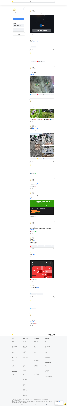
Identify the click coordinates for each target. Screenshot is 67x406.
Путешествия (14, 371)
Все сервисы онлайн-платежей (37, 367)
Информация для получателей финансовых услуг (18, 399)
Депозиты (24, 352)
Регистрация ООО (25, 342)
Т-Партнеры (24, 385)
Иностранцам (13, 342)
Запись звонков (46, 371)
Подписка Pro (13, 351)
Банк (13, 338)
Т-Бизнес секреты (25, 390)
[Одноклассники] (46, 404)
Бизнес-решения (36, 348)
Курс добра (24, 389)
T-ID (34, 351)
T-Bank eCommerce (25, 346)
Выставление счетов (36, 360)
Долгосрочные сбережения (48, 358)
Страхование (14, 357)
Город (24, 361)
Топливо (24, 365)
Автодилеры (35, 353)
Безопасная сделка (36, 366)
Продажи (24, 348)
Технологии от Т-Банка (48, 378)
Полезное (24, 372)
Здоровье (13, 367)
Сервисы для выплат (36, 341)
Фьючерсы (46, 352)
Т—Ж (23, 391)
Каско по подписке (14, 361)
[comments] (33, 64)
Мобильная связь (48, 362)
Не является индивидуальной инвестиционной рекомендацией (40, 399)
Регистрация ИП (25, 341)
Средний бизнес (36, 338)
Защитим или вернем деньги (48, 376)
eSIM (45, 365)
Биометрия (24, 380)
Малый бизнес (25, 338)
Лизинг (24, 358)
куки (59, 401)
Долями (13, 353)
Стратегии (46, 356)
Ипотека (13, 365)
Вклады (13, 348)
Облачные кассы (36, 359)
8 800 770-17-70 (51, 334)
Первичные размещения (47, 357)
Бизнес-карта (24, 351)
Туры (12, 375)
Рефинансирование (14, 346)
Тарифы (46, 366)
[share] (53, 34)
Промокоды (24, 384)
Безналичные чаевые (36, 361)
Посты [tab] (30, 8)
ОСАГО (13, 359)
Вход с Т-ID (24, 375)
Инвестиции (47, 338)
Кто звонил (46, 375)
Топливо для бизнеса (25, 357)
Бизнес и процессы (36, 373)
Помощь (24, 394)
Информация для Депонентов (28, 399)
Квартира (13, 366)
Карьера (35, 370)
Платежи (24, 378)
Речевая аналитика (47, 380)
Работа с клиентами (36, 374)
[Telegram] (48, 404)
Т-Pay (23, 374)
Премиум (13, 341)
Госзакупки (24, 347)
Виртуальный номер (47, 372)
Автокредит (13, 347)
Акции (45, 347)
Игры (23, 367)
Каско (12, 360)
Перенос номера (47, 367)
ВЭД (34, 346)
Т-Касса (35, 356)
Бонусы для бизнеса (25, 356)
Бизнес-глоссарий (25, 395)
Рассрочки (24, 353)
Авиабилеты (13, 373)
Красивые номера (47, 370)
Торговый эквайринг (36, 342)
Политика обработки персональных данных (17, 400)
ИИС (45, 341)
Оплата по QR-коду (36, 365)
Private (13, 352)
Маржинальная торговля (47, 346)
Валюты (45, 348)
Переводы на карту (25, 379)
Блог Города (24, 370)
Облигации (46, 351)
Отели (13, 374)
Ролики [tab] (34, 8)
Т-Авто (24, 366)
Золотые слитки (46, 353)
